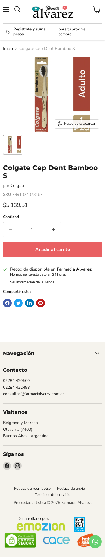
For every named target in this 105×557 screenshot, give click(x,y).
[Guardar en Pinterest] (40, 303)
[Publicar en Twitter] (18, 303)
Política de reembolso (32, 488)
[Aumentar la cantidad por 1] (53, 229)
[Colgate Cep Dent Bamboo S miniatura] (12, 144)
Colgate (17, 185)
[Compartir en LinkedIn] (29, 303)
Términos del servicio (52, 494)
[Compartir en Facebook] (7, 303)
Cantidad (11, 217)
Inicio (8, 48)
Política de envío (71, 488)
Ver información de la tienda (32, 282)
